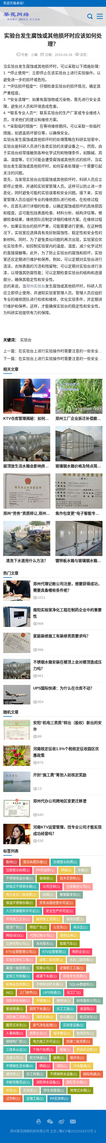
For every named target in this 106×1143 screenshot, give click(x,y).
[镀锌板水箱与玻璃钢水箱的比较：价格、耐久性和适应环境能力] (78, 538)
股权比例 (68, 935)
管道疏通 (14, 1009)
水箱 (83, 870)
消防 (62, 1066)
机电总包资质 (18, 984)
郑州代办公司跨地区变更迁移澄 (59, 801)
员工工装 (65, 1009)
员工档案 (34, 1074)
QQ (39, 1122)
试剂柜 (13, 1099)
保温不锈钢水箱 (19, 903)
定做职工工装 (71, 968)
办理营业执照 (65, 862)
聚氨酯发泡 (70, 895)
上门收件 (28, 993)
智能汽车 (68, 944)
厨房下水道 (40, 1009)
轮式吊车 (88, 1017)
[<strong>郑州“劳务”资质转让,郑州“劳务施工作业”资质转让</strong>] (26, 491)
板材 (11, 862)
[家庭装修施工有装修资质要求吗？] (16, 643)
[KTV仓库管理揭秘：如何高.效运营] (26, 396)
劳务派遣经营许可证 (56, 903)
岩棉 (48, 895)
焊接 (66, 870)
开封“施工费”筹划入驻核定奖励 (59, 775)
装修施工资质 (48, 919)
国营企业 (38, 1033)
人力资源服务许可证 (22, 911)
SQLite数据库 (81, 984)
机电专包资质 (75, 976)
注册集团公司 (78, 887)
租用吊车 (85, 1033)
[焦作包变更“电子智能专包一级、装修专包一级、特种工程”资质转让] (78, 491)
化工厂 (74, 993)
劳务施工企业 (18, 919)
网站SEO (14, 935)
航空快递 (38, 1058)
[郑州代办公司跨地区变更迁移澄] (16, 808)
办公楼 (67, 1017)
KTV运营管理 (54, 952)
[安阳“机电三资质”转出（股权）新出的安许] (16, 729)
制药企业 (80, 952)
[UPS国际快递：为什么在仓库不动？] (16, 695)
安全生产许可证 (59, 911)
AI (9, 993)
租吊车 (77, 1058)
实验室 (30, 1090)
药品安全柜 (87, 1050)
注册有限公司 (18, 944)
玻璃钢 (46, 878)
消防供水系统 (18, 1001)
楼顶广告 (14, 927)
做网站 (63, 1001)
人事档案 (14, 1033)
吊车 (11, 1090)
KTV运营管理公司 (21, 952)
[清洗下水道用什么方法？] (26, 538)
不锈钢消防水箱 (49, 984)
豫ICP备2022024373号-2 (77, 1131)
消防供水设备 (48, 1082)
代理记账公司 (42, 935)
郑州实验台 (35, 286)
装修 (58, 1058)
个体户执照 (43, 1050)
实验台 (26, 340)
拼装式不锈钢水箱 (21, 887)
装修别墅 (74, 919)
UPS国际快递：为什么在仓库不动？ (63, 688)
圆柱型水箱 (76, 1082)
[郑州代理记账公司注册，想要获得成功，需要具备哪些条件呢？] (16, 590)
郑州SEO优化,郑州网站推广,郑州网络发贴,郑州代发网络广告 (21, 16)
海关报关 (44, 944)
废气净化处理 (45, 1025)
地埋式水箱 (80, 1090)
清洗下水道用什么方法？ (27, 560)
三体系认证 (16, 1050)
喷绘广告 (38, 927)
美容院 (87, 1009)
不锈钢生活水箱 (19, 1066)
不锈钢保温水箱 (19, 878)
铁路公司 (44, 968)
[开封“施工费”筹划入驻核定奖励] (16, 782)
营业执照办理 (35, 862)
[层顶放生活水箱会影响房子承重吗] (26, 443)
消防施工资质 (18, 1017)
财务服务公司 (88, 1001)
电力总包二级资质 (21, 895)
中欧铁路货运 (18, 1082)
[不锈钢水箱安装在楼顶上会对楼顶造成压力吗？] (16, 669)
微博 (61, 1122)
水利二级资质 (81, 960)
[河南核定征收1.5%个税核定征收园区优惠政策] (16, 756)
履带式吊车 (16, 1025)
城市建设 (61, 1033)
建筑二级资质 (51, 960)
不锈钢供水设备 (63, 1074)
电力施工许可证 (46, 1041)
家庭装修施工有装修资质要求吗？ (61, 636)
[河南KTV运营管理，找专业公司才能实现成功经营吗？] (16, 834)
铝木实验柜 (70, 878)
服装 (65, 1050)
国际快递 (91, 1074)
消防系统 (44, 1017)
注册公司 (14, 1058)
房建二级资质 (78, 1041)
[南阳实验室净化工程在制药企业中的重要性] (16, 617)
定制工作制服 (18, 976)
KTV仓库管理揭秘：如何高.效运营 (32, 418)
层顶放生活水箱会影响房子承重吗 (31, 466)
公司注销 (51, 887)
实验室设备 (73, 1025)
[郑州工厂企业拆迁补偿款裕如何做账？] (78, 396)
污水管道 (82, 1066)
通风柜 (13, 1074)
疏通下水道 (46, 976)
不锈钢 (43, 1001)
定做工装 (34, 1099)
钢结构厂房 (16, 1041)
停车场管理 (53, 1090)
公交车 (60, 927)
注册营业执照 (18, 870)
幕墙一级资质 (18, 968)
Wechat (50, 1122)
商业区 (80, 927)
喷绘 (44, 1066)
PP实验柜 (59, 1099)
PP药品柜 (45, 870)
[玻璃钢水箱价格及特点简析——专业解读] (78, 443)
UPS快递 (52, 993)
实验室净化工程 (19, 960)
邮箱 (73, 1122)
